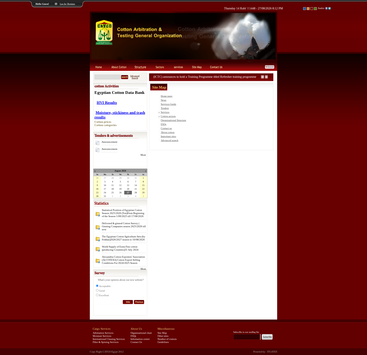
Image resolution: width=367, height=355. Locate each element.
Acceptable (105, 286)
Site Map (162, 332)
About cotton (168, 132)
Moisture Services (102, 336)
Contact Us (136, 342)
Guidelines (163, 342)
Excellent (104, 295)
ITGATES (272, 351)
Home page (166, 96)
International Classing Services (109, 339)
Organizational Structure (173, 120)
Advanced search (169, 140)
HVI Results (107, 102)
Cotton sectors (168, 116)
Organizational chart (141, 332)
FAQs (163, 124)
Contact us (166, 128)
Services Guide (168, 104)
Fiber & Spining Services (106, 342)
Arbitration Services (103, 332)
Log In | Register (67, 4)
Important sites (168, 136)
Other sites (163, 336)
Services (165, 112)
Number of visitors (167, 339)
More (143, 154)
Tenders (165, 108)
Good (102, 290)
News (163, 100)
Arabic (321, 8)
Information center (140, 339)
